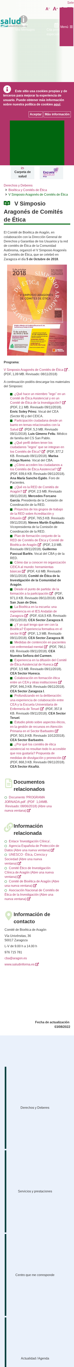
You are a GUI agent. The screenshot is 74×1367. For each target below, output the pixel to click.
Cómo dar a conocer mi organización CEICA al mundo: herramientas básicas (38, 567)
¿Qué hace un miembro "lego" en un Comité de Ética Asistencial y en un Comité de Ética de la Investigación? (37, 398)
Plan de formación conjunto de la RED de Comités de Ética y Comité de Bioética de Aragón (37, 540)
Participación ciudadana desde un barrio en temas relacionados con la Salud (36, 425)
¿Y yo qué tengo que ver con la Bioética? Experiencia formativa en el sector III (36, 629)
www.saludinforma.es (20, 964)
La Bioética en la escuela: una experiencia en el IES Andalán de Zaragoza (33, 611)
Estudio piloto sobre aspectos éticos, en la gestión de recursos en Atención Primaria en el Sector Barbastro (38, 726)
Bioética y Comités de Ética (27, 190)
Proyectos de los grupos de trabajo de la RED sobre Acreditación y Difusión (36, 514)
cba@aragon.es (16, 958)
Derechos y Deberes (18, 185)
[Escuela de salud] (51, 172)
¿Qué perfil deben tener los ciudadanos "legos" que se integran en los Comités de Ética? (37, 447)
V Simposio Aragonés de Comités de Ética (33, 369)
